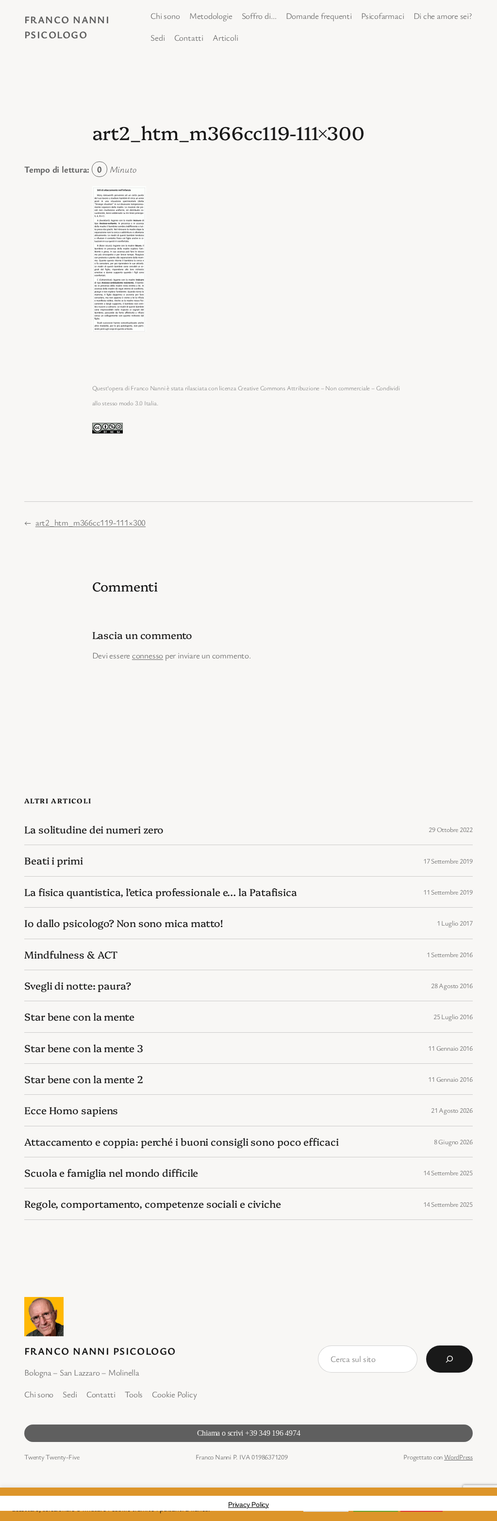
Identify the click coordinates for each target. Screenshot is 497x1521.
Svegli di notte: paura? (77, 985)
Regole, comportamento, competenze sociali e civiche (152, 1203)
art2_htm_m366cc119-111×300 (90, 522)
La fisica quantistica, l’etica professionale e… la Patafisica (160, 891)
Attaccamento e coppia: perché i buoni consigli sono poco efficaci (181, 1141)
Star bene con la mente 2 (83, 1079)
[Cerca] (449, 1359)
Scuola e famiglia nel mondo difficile (111, 1172)
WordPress (458, 1456)
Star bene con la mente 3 (83, 1048)
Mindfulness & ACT (70, 954)
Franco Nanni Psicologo (100, 1351)
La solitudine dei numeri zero (94, 829)
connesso (147, 655)
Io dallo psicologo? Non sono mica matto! (123, 923)
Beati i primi (53, 860)
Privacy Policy (248, 1504)
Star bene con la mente (79, 1016)
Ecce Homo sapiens (71, 1110)
